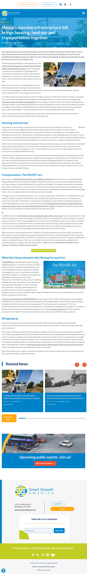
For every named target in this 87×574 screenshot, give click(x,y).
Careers (40, 566)
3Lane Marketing (45, 570)
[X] (65, 4)
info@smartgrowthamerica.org (25, 510)
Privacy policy (51, 566)
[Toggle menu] (83, 13)
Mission (34, 566)
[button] (70, 4)
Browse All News (8, 418)
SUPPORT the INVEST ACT (43, 250)
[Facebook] (61, 4)
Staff (44, 566)
